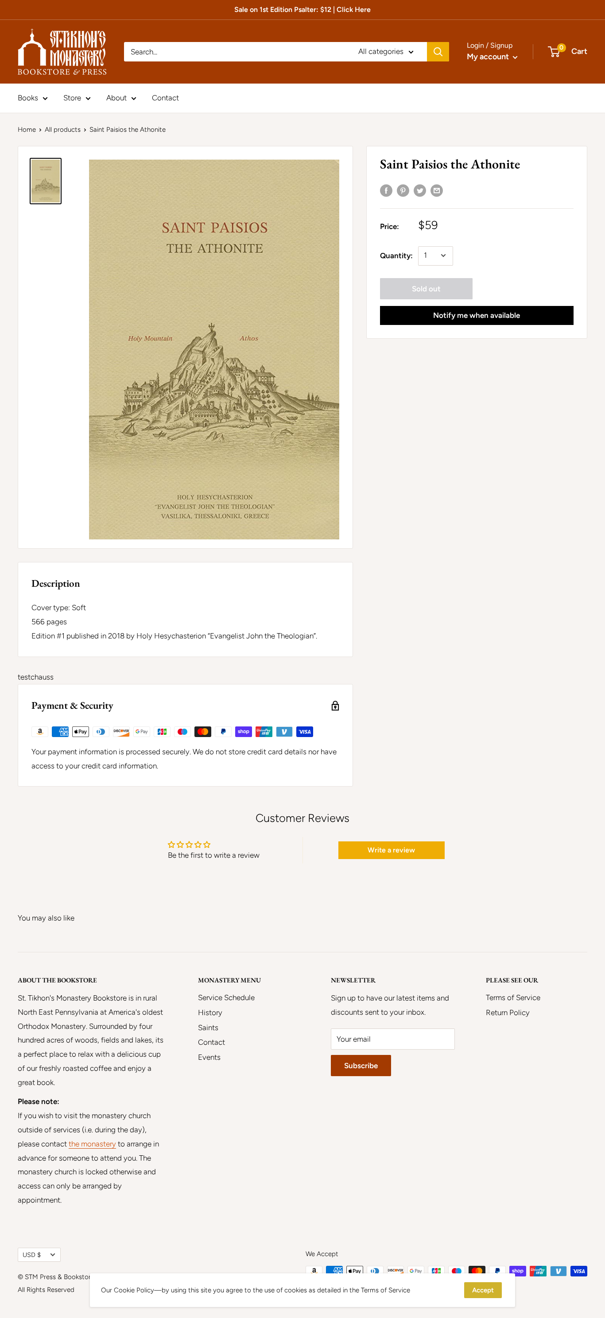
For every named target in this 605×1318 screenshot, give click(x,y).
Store (72, 97)
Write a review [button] (391, 850)
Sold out (426, 288)
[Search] (438, 51)
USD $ (32, 1255)
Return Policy (508, 1012)
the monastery (92, 1143)
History (210, 1012)
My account (489, 56)
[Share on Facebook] (386, 190)
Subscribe (361, 1065)
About (116, 97)
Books (28, 97)
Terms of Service (513, 997)
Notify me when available (476, 314)
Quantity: (396, 255)
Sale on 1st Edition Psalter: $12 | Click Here (302, 9)
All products (63, 130)
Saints (208, 1027)
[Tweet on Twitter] (420, 190)
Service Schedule (226, 997)
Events (209, 1057)
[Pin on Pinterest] (403, 190)
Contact (165, 97)
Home (27, 130)
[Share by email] (436, 190)
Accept (483, 1290)
